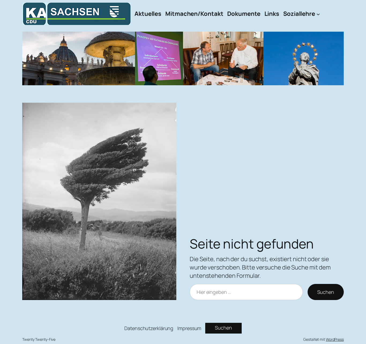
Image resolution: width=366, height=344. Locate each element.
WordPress (335, 339)
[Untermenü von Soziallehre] (318, 14)
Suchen (325, 292)
